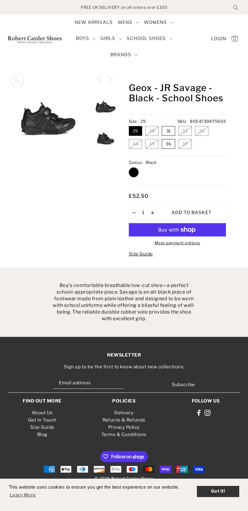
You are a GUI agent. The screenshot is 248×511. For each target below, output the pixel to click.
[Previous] (99, 78)
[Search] (235, 7)
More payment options (177, 242)
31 (168, 131)
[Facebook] (199, 412)
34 (135, 144)
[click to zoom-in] (17, 80)
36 (168, 144)
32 (185, 131)
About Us (42, 412)
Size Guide (141, 254)
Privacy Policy (124, 427)
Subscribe (183, 384)
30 (152, 131)
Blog (42, 434)
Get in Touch (42, 420)
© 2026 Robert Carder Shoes (124, 478)
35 (152, 144)
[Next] (110, 78)
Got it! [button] (218, 491)
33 (201, 131)
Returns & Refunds (124, 420)
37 (185, 144)
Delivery (123, 412)
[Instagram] (207, 412)
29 (135, 131)
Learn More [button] (23, 495)
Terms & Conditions (124, 434)
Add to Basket (191, 212)
